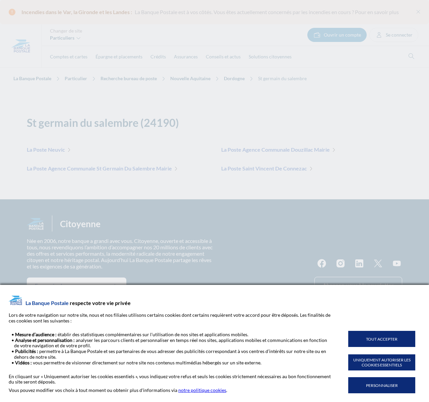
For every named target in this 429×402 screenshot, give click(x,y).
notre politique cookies (202, 390)
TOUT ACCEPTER (381, 339)
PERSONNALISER (382, 385)
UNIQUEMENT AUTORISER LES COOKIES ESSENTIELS (382, 362)
